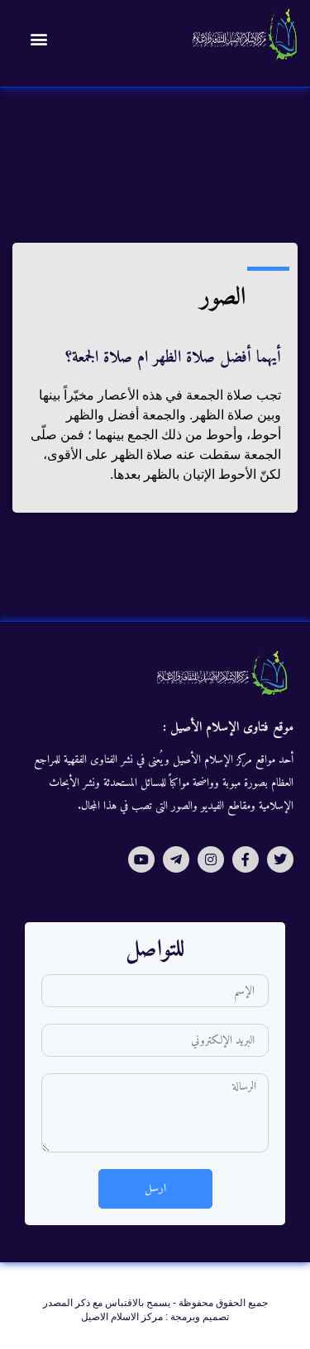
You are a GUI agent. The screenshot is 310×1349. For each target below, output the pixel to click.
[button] (38, 38)
